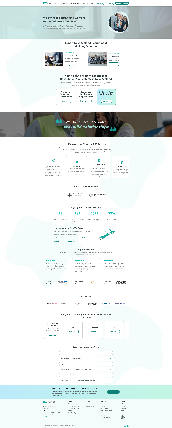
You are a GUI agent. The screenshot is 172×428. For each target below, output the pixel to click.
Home (101, 404)
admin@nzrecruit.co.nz (50, 419)
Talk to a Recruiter (113, 392)
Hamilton (56, 241)
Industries (70, 410)
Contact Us (106, 101)
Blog (101, 413)
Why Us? (82, 3)
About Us (102, 406)
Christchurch (71, 237)
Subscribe (100, 3)
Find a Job (113, 64)
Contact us (110, 3)
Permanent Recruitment (74, 406)
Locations (90, 3)
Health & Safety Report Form (107, 410)
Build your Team (71, 65)
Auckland (56, 237)
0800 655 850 (48, 416)
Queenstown (71, 241)
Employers (64, 3)
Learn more (65, 101)
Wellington (85, 237)
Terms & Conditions (105, 417)
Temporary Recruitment (74, 408)
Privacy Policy (103, 415)
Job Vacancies (74, 3)
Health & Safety (104, 408)
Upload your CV (90, 406)
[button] (131, 271)
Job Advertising (72, 413)
